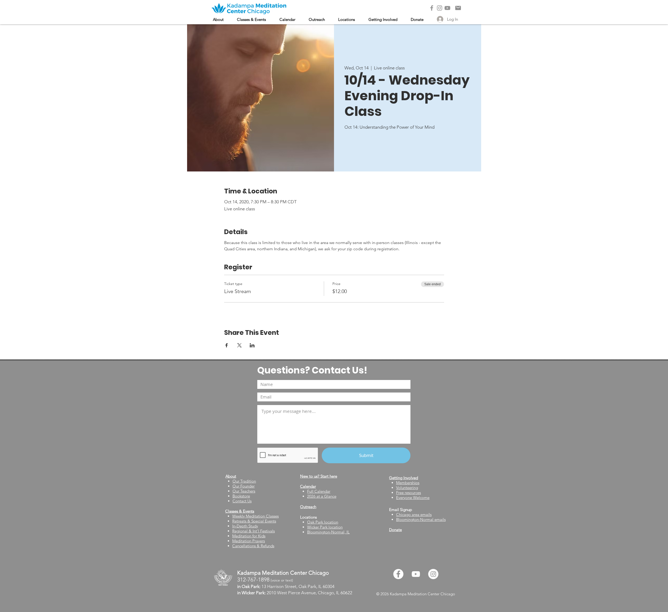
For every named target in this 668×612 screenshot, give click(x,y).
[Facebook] (431, 7)
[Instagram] (439, 7)
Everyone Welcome (413, 497)
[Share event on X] (239, 345)
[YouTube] (447, 7)
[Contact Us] (458, 8)
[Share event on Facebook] (226, 345)
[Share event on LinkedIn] (252, 345)
